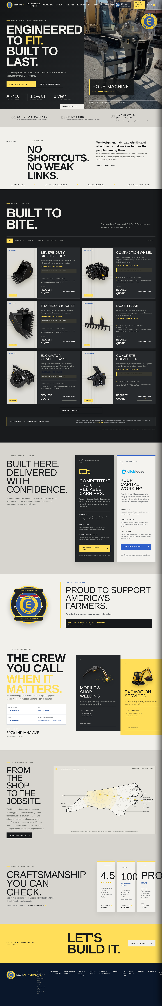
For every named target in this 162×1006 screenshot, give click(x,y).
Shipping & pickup (92, 972)
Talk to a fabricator (109, 165)
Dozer (30, 240)
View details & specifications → (52, 266)
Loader (40, 240)
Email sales (131, 972)
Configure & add (69, 292)
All (9, 240)
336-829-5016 (99, 422)
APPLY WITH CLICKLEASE (136, 547)
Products (17, 5)
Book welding (98, 724)
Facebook (110, 5)
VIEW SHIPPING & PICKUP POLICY (95, 548)
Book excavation (143, 728)
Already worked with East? (26, 905)
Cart (151, 5)
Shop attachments (21, 84)
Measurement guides (69, 972)
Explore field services (19, 835)
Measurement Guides (33, 5)
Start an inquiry (142, 943)
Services (69, 5)
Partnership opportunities (55, 972)
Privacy (116, 971)
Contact (98, 5)
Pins (61, 240)
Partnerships (83, 5)
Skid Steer (51, 240)
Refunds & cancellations (105, 972)
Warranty (48, 5)
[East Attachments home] (10, 5)
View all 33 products (81, 410)
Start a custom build (50, 84)
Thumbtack (151, 971)
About (59, 5)
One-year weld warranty (82, 973)
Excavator (19, 240)
